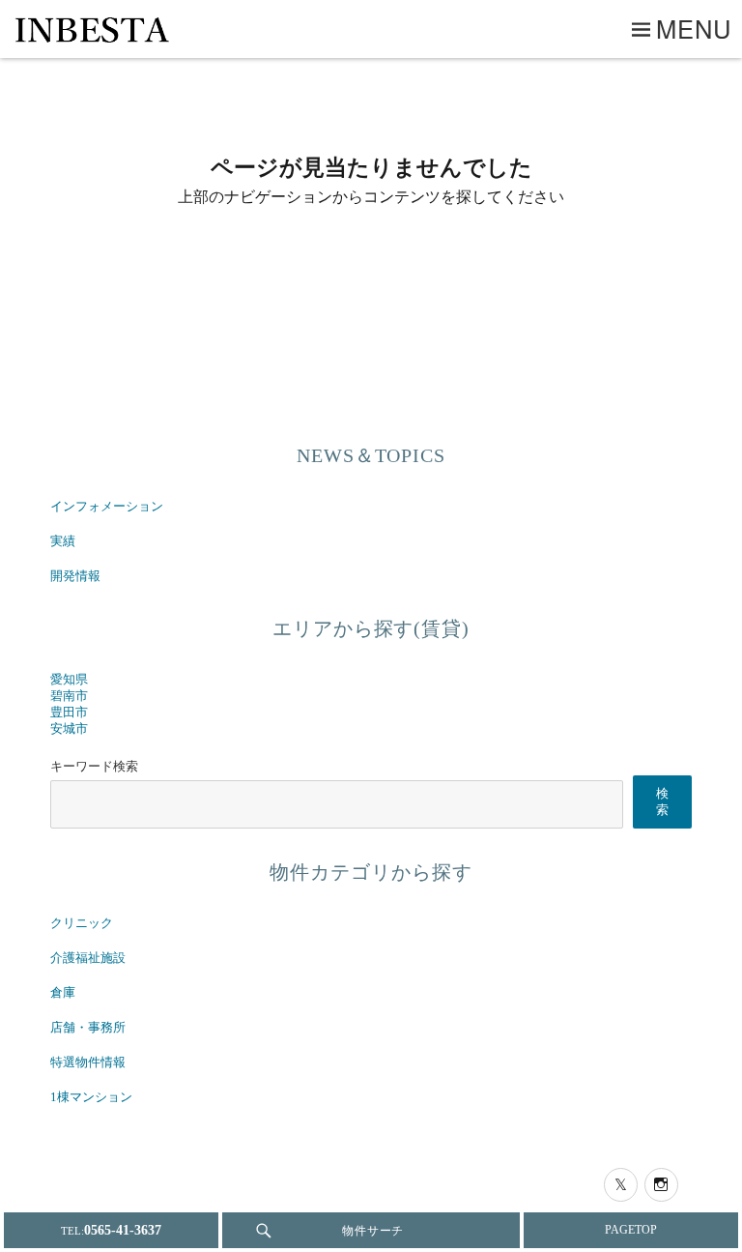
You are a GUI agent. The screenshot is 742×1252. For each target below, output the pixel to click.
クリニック (81, 923)
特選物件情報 (88, 1062)
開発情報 (75, 576)
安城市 (69, 729)
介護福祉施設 (88, 958)
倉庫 (62, 993)
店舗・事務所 (88, 1027)
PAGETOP (631, 1230)
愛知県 (69, 679)
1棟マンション (91, 1097)
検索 (662, 802)
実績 (62, 541)
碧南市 (69, 696)
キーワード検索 (94, 766)
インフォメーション (106, 506)
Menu (694, 28)
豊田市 (69, 712)
